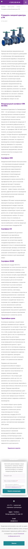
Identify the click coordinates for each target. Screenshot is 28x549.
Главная (3, 6)
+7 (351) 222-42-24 (14, 2)
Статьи (18, 6)
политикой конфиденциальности (13, 487)
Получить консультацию (14, 491)
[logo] (3, 2)
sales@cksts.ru (14, 521)
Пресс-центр (11, 6)
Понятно (14, 543)
